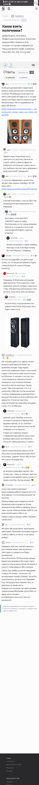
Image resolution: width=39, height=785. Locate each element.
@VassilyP (23, 273)
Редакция (9, 768)
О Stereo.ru (10, 761)
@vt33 (16, 211)
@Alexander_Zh (23, 297)
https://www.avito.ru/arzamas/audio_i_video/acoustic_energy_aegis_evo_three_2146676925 (19, 112)
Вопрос (5, 16)
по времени (23, 78)
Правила (9, 782)
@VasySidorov (21, 411)
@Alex (16, 150)
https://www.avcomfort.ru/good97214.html (19, 189)
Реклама (9, 771)
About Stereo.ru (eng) (13, 765)
